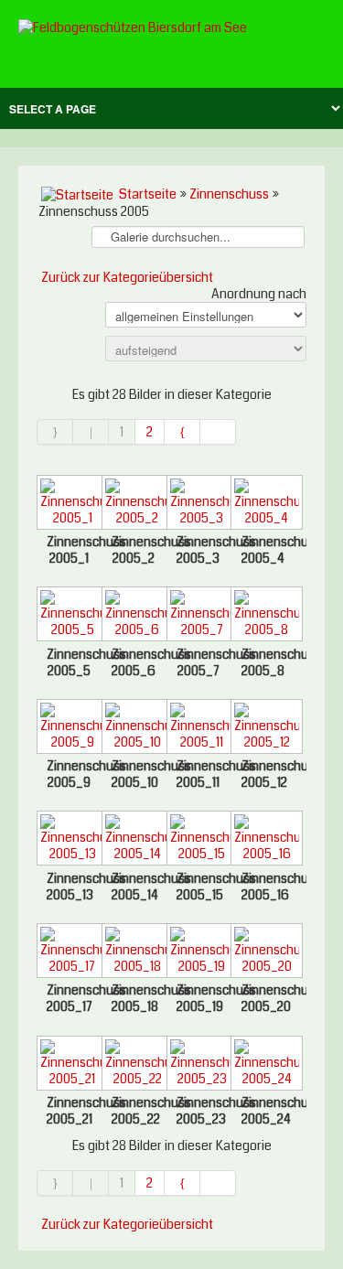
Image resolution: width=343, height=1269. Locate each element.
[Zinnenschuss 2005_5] (69, 615)
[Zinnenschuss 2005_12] (262, 728)
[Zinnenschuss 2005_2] (134, 504)
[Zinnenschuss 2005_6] (134, 615)
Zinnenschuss (229, 194)
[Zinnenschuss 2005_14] (134, 840)
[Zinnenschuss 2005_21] (69, 1065)
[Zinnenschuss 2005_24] (262, 1065)
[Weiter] (182, 432)
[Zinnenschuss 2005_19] (198, 952)
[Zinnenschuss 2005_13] (69, 840)
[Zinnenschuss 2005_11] (198, 728)
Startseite (148, 194)
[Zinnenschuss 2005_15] (198, 840)
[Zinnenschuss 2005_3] (198, 504)
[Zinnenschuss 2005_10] (134, 728)
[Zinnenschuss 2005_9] (69, 728)
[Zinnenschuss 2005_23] (198, 1065)
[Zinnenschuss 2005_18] (134, 952)
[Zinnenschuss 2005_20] (262, 952)
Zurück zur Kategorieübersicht (127, 277)
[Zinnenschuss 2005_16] (262, 840)
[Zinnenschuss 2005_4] (262, 504)
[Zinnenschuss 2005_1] (69, 504)
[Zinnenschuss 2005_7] (198, 615)
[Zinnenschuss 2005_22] (134, 1065)
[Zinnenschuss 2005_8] (262, 615)
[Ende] (218, 432)
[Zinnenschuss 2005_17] (69, 952)
